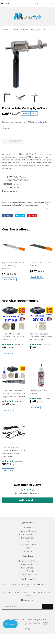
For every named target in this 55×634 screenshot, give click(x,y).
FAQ (28, 548)
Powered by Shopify (36, 619)
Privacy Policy (27, 538)
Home (5, 29)
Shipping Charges (27, 531)
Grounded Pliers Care (27, 574)
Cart (52, 3)
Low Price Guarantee (27, 544)
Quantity (6, 128)
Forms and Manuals (27, 534)
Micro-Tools (19, 619)
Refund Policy (27, 568)
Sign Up (47, 607)
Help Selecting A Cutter (27, 561)
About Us (27, 551)
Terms (27, 541)
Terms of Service (27, 571)
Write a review (28, 500)
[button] (8, 344)
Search (27, 528)
